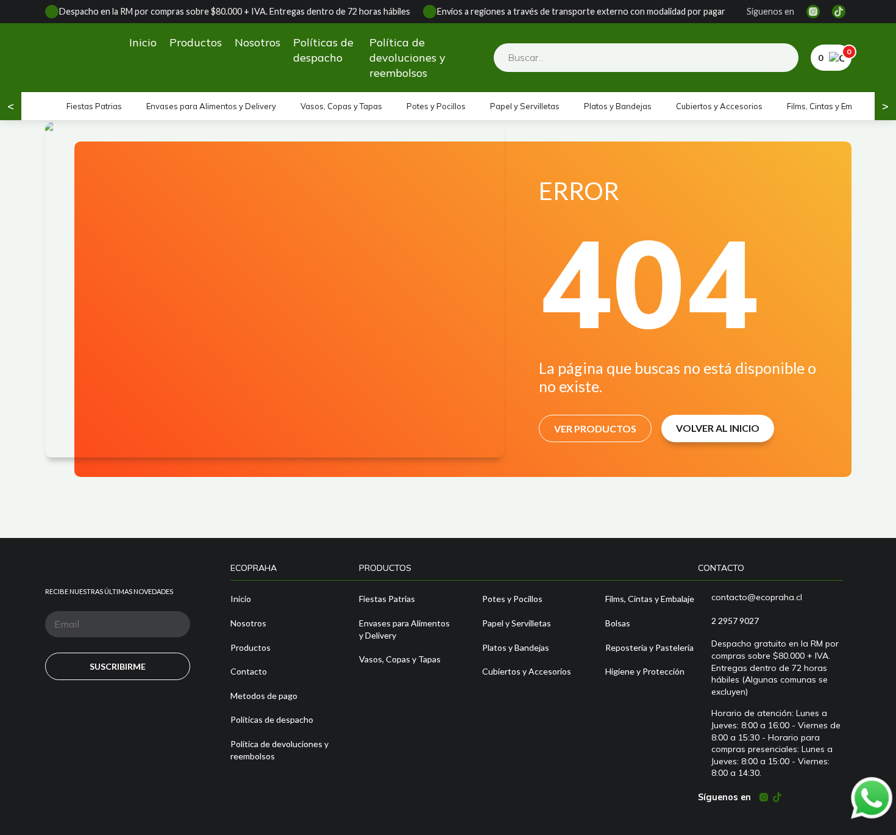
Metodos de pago (263, 695)
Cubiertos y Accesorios (719, 106)
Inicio (143, 42)
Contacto (248, 671)
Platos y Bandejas (618, 106)
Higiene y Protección (644, 671)
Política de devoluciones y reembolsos (407, 57)
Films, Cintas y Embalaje (831, 106)
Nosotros (257, 42)
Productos (195, 42)
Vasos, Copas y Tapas (341, 106)
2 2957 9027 (735, 620)
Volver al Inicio (717, 428)
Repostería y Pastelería (649, 647)
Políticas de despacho (323, 50)
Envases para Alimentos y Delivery (211, 106)
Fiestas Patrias (94, 106)
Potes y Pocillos (436, 106)
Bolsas (617, 623)
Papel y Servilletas (525, 106)
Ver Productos (595, 428)
